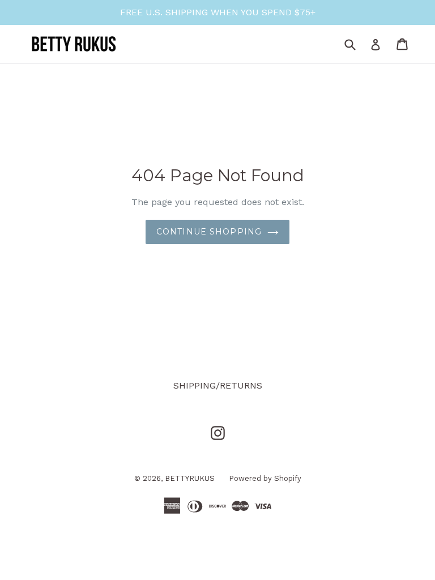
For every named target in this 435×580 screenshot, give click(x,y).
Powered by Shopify (265, 478)
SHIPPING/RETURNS (217, 385)
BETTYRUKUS (190, 478)
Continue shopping (209, 232)
